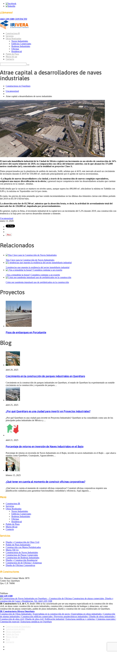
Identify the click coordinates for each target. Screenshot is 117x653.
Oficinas (15, 49)
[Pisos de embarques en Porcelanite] (19, 326)
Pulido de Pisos (12, 54)
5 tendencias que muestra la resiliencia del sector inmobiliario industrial (37, 267)
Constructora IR (13, 33)
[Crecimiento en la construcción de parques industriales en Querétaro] (13, 365)
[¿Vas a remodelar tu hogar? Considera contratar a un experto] (34, 270)
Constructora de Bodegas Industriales (22, 557)
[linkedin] (10, 6)
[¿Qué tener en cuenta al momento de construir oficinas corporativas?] (13, 470)
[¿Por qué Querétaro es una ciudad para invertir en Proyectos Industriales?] (13, 400)
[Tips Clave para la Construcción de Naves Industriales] (31, 255)
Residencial (16, 51)
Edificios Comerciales (21, 43)
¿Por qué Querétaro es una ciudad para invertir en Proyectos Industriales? (48, 411)
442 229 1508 (6, 596)
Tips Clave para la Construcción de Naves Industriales (30, 260)
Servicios (10, 36)
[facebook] (11, 3)
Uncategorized (12, 91)
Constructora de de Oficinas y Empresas (24, 563)
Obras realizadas (13, 632)
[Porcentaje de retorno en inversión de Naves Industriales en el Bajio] (13, 435)
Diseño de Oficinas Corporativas (20, 565)
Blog (8, 639)
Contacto (10, 59)
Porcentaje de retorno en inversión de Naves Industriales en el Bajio (44, 446)
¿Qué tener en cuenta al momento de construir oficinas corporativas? (45, 481)
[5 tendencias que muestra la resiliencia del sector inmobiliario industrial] (39, 262)
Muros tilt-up (11, 56)
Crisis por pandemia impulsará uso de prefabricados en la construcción (37, 282)
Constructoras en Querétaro (18, 86)
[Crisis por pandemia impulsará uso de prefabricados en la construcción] (38, 277)
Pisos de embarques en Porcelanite (26, 332)
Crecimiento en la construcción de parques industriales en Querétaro (45, 376)
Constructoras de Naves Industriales (22, 552)
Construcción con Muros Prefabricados (23, 547)
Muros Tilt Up (12, 550)
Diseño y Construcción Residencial (21, 560)
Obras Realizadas (13, 38)
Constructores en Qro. (15, 629)
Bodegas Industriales (20, 46)
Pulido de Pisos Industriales (18, 544)
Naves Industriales (19, 41)
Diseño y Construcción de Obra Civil (22, 542)
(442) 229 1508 (7, 19)
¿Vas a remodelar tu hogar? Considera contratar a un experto (33, 275)
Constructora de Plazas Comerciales (22, 555)
